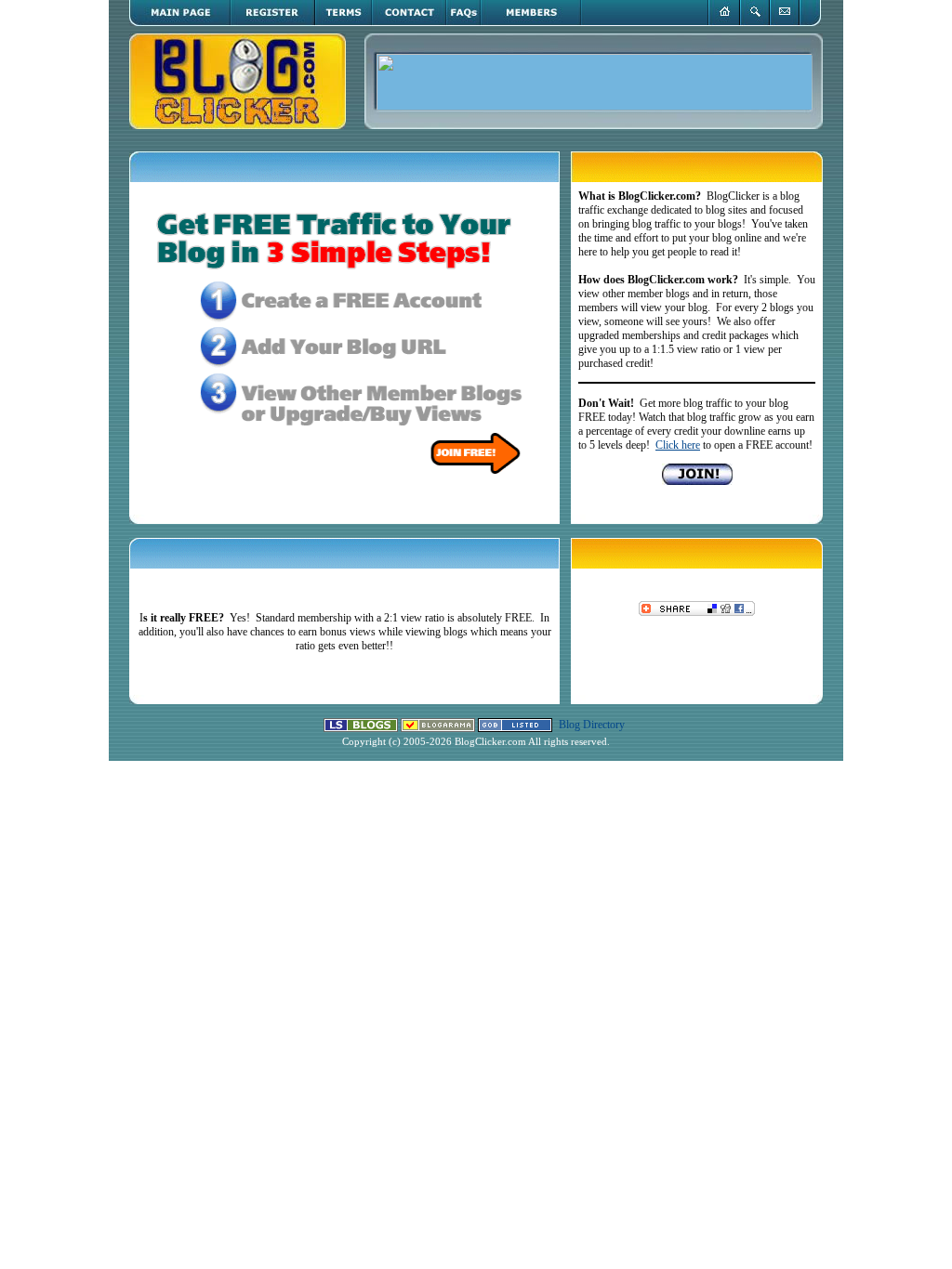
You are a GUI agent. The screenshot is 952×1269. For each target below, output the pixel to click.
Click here (677, 444)
